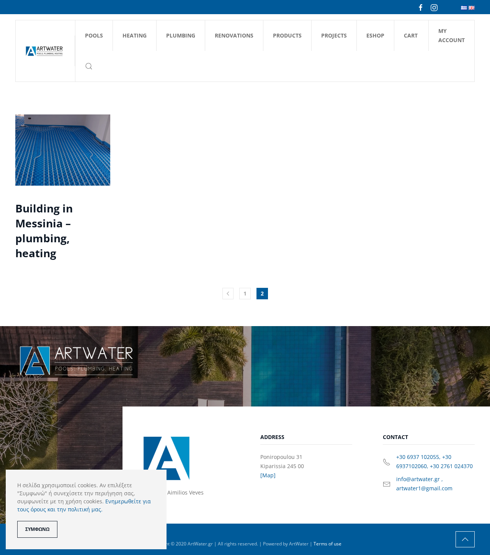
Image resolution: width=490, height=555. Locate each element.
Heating (134, 35)
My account (451, 35)
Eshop (375, 35)
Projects (334, 35)
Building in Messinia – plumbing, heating (44, 231)
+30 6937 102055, (419, 456)
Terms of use (327, 543)
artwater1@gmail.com (424, 488)
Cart (411, 35)
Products (287, 35)
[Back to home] (45, 51)
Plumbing (180, 35)
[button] (88, 66)
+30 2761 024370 (451, 466)
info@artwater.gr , (419, 479)
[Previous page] (228, 293)
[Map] (268, 475)
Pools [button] (94, 35)
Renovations (234, 35)
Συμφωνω (37, 529)
